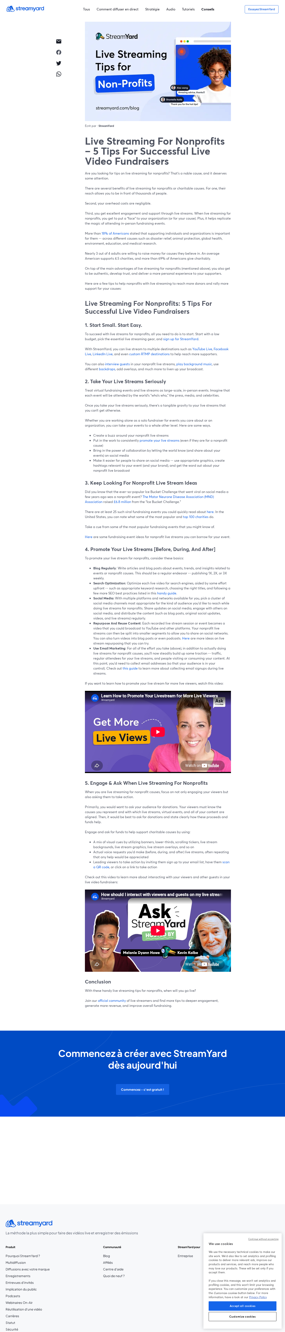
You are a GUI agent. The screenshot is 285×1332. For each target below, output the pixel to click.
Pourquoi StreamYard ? (23, 1256)
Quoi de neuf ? (114, 1276)
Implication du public (21, 1289)
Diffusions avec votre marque (28, 1269)
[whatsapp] (58, 73)
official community (112, 1000)
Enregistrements (18, 1276)
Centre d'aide (113, 1269)
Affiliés (114, 1263)
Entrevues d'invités (20, 1282)
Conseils (207, 9)
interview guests (117, 364)
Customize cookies (242, 1316)
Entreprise (185, 1256)
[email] (58, 41)
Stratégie (152, 9)
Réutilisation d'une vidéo (24, 1309)
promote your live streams (159, 440)
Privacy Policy (258, 1297)
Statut (10, 1322)
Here (88, 537)
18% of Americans (115, 233)
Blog (114, 1256)
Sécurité (12, 1329)
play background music (194, 364)
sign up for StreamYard (180, 339)
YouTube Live (202, 349)
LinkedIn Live (103, 354)
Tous (86, 9)
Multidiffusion (16, 1262)
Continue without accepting (263, 1239)
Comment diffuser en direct (118, 9)
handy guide (166, 593)
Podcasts (13, 1296)
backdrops (107, 369)
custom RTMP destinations (149, 354)
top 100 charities (195, 516)
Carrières (23, 1316)
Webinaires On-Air (19, 1302)
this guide (130, 668)
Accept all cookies (243, 1306)
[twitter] (58, 63)
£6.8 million (122, 501)
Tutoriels (188, 9)
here (210, 511)
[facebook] (58, 52)
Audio (170, 9)
